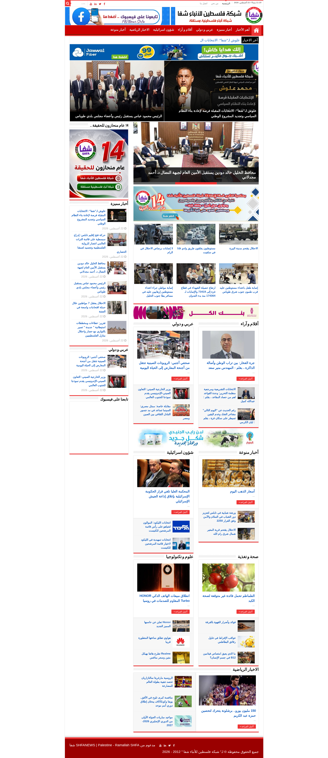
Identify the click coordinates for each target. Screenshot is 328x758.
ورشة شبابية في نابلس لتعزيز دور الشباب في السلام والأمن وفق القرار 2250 (219, 516)
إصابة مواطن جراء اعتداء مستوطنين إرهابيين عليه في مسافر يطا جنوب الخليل (157, 291)
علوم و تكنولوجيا (179, 557)
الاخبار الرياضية (139, 29)
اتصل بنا (203, 3)
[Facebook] (104, 4)
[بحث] (68, 3)
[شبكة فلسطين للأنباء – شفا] (219, 14)
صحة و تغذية (248, 557)
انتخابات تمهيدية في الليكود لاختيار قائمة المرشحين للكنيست (156, 543)
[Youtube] (90, 4)
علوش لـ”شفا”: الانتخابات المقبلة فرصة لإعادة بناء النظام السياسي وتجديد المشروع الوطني (176, 40)
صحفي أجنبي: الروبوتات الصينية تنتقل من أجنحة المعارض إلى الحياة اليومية (91, 361)
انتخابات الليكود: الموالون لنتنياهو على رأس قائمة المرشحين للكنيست (157, 526)
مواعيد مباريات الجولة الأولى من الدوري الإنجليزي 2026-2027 (157, 721)
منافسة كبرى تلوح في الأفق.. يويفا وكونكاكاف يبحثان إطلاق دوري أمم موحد (156, 701)
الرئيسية (226, 3)
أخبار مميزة (224, 29)
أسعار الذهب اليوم (242, 491)
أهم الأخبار (243, 29)
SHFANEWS (85, 745)
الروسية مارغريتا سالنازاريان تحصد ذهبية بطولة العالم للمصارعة (157, 681)
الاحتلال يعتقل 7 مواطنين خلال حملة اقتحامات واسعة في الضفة (204, 177)
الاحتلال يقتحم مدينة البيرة (243, 248)
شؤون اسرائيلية (163, 29)
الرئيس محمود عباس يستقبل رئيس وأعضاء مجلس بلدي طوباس (90, 287)
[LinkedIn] (95, 4)
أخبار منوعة (118, 29)
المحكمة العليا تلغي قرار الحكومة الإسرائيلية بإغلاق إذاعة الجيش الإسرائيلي (167, 496)
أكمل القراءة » (180, 378)
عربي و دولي (204, 29)
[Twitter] (100, 4)
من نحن (214, 3)
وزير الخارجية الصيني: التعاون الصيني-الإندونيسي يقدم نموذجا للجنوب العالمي (154, 393)
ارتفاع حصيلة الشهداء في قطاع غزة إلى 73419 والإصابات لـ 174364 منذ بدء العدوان (198, 291)
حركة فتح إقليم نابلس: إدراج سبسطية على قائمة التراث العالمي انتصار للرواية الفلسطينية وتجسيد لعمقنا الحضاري (100, 243)
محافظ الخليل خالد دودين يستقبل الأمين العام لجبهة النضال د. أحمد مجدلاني (91, 267)
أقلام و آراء (185, 29)
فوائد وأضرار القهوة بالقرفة (220, 622)
